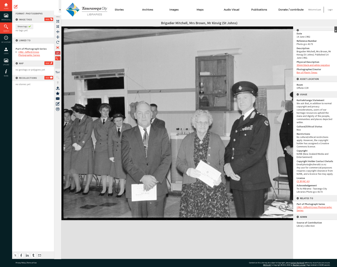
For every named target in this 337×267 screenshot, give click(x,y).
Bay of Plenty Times (307, 72)
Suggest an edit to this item (16, 7)
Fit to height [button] (57, 37)
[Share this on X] (15, 253)
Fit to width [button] (57, 31)
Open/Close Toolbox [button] (60, 6)
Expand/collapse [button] (335, 29)
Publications (259, 9)
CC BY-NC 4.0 (303, 181)
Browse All (6, 20)
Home (6, 8)
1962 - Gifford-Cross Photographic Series (29, 53)
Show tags (23, 26)
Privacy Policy (21, 263)
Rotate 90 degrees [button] (57, 42)
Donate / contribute (291, 9)
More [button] (6, 76)
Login (6, 53)
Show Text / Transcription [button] (57, 72)
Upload (6, 65)
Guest (318, 9)
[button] (57, 58)
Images (174, 9)
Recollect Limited (299, 265)
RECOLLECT (267, 265)
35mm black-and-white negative (313, 65)
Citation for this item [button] (57, 109)
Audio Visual (231, 9)
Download (57, 88)
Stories (119, 9)
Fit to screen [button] (57, 26)
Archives (147, 9)
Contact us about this (57, 98)
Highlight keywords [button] (57, 82)
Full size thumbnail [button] (57, 21)
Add (47, 19)
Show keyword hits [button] (57, 77)
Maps (200, 9)
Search (6, 31)
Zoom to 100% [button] (57, 47)
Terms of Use (32, 263)
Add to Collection (57, 93)
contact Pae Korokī (297, 263)
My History (6, 42)
